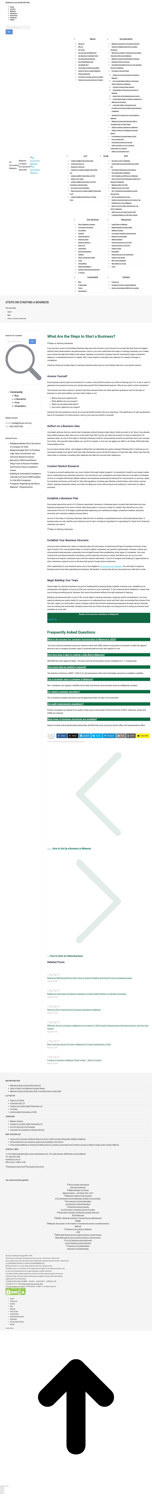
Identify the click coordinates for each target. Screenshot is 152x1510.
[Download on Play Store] (34, 1167)
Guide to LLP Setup (17, 1100)
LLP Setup (13, 1109)
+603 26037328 (16, 426)
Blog (16, 395)
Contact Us (52, 619)
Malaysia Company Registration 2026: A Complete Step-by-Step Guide (35, 1091)
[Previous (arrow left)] (1, 1490)
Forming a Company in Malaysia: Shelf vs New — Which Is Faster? (74, 1060)
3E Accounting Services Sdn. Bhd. (32, 1284)
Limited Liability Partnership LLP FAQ (23, 1112)
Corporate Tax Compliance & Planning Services (27, 1130)
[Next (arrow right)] (3, 1490)
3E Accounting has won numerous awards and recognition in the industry (36, 1142)
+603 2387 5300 (24, 2)
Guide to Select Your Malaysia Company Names (27, 1088)
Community (16, 392)
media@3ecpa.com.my (21, 423)
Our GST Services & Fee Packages (22, 1127)
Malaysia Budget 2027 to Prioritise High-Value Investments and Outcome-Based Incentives (25, 453)
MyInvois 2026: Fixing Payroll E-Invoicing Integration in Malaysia (74, 1010)
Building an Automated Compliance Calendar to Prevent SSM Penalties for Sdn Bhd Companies (86, 994)
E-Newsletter (20, 399)
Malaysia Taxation (16, 1121)
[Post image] (53, 975)
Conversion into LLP (17, 1103)
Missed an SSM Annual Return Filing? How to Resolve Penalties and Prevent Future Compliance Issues (89, 978)
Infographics (20, 406)
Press (17, 402)
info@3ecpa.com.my (12, 2)
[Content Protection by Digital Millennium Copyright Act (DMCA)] (16, 1294)
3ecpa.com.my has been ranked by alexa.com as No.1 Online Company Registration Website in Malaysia (48, 1139)
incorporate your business (111, 566)
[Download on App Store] (15, 1167)
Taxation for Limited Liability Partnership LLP (26, 1106)
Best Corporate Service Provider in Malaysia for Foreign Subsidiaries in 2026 (79, 1044)
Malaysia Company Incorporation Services (25, 1085)
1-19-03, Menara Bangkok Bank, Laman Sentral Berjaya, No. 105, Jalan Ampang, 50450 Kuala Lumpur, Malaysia (46, 1154)
